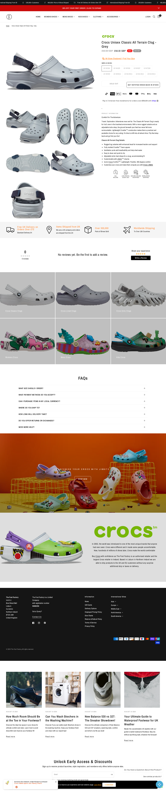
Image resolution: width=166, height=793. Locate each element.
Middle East (115, 609)
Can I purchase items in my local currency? (39, 401)
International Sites (118, 597)
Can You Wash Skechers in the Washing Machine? (62, 718)
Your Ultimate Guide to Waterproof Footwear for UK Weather (141, 720)
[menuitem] (38, 16)
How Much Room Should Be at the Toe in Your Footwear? (23, 718)
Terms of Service (90, 622)
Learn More (97, 785)
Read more (10, 736)
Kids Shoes (83, 16)
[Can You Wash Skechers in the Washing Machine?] (63, 690)
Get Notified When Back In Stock (143, 85)
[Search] (154, 16)
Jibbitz (119, 159)
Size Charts (89, 615)
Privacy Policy (90, 626)
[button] (82, 479)
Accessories (112, 16)
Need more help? (27, 427)
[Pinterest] (46, 623)
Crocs (111, 162)
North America (116, 612)
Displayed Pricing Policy (93, 612)
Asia (112, 601)
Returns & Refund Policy (93, 619)
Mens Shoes (68, 16)
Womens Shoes (50, 16)
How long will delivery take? (33, 414)
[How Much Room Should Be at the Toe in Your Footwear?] (24, 690)
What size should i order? (31, 388)
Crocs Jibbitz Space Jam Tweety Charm (28, 783)
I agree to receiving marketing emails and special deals (71, 780)
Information (89, 597)
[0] (158, 16)
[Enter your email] (111, 775)
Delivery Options (90, 608)
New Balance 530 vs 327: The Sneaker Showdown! (100, 718)
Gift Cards (88, 605)
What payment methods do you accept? (37, 394)
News (87, 601)
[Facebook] (35, 623)
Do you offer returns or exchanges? (36, 420)
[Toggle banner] (158, 8)
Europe (113, 605)
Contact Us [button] (36, 617)
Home (38, 16)
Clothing (97, 16)
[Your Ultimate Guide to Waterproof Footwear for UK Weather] (142, 690)
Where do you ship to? (29, 407)
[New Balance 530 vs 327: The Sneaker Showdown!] (103, 690)
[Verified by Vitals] (16, 787)
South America (116, 616)
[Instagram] (40, 623)
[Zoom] (89, 39)
